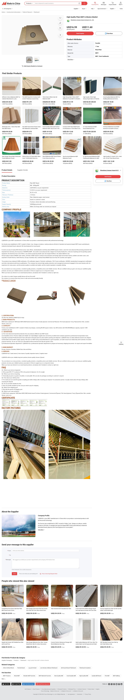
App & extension (102, 8)
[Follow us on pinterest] (119, 684)
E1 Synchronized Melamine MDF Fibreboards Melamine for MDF (91, 157)
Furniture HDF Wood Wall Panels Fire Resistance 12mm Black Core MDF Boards (71, 128)
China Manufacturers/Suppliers (48, 689)
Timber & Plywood (27, 12)
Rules (121, 8)
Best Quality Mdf (58, 676)
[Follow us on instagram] (114, 684)
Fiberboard (36, 12)
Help (92, 8)
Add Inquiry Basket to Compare (33, 66)
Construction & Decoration (13, 12)
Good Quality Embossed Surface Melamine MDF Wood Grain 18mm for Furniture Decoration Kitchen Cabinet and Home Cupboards (51, 128)
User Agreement (71, 694)
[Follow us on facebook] (109, 684)
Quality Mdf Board (96, 676)
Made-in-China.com (54, 691)
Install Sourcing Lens (43, 684)
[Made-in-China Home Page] (11, 3)
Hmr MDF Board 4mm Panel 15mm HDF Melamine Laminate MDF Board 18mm (31, 128)
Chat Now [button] (110, 33)
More (3, 679)
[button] (79, 3)
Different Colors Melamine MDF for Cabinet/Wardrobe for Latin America (11, 98)
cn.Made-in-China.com (78, 691)
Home (3, 12)
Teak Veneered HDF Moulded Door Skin (61, 608)
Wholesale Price (72, 689)
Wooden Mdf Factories (29, 676)
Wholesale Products (62, 689)
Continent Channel (81, 689)
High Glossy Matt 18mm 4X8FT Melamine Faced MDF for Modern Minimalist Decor (71, 98)
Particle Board (21, 668)
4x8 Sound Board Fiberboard (68, 668)
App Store (6, 684)
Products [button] (28, 3)
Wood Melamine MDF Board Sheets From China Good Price (52, 157)
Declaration (79, 694)
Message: (8, 559)
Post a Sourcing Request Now (48, 573)
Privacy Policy (88, 694)
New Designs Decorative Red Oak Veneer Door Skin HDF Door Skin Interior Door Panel (36, 610)
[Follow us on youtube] (116, 684)
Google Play (16, 684)
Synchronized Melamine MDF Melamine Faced (70, 157)
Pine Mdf (107, 676)
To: (10, 555)
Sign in (120, 4)
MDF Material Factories (45, 676)
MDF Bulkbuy (116, 676)
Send (14, 573)
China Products (36, 689)
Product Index (91, 689)
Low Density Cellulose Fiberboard (48, 668)
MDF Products (7, 676)
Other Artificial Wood (8, 668)
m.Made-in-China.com (66, 691)
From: (9, 550)
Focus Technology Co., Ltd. (50, 694)
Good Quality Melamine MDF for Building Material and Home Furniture (111, 98)
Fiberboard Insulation (85, 668)
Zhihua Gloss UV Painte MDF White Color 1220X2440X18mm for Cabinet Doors (31, 157)
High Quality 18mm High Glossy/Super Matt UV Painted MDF (91, 98)
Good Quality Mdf (71, 676)
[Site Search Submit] (84, 3)
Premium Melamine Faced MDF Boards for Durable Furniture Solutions (111, 128)
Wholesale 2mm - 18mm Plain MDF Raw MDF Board (11, 127)
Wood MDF (17, 676)
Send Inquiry (80, 33)
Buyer (83, 8)
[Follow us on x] (112, 684)
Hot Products (28, 689)
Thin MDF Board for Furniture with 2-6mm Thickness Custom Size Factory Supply (31, 98)
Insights (97, 689)
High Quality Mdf (83, 676)
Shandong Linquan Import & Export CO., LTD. (82, 20)
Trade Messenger (28, 684)
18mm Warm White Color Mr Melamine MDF (50, 98)
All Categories (7, 8)
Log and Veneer (32, 668)
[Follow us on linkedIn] (121, 684)
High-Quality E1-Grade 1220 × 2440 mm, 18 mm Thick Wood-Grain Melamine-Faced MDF (112, 157)
